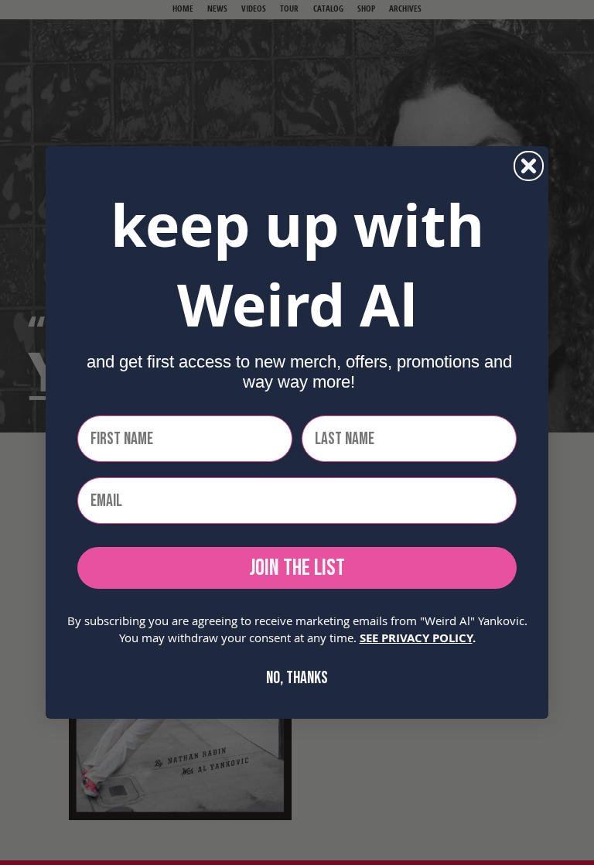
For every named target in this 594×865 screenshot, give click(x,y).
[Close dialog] (528, 165)
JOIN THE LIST (297, 568)
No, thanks (297, 678)
